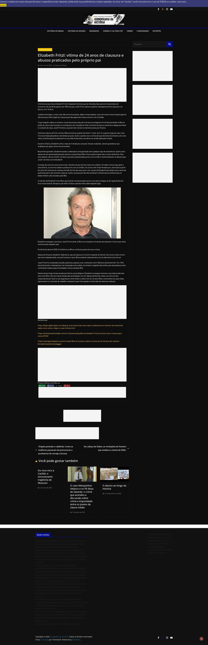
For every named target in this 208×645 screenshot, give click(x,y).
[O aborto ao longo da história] (114, 468)
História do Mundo (77, 31)
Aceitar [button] (3, 5)
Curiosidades (143, 31)
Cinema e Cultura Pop (113, 31)
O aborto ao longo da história (114, 487)
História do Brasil (55, 31)
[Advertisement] (82, 85)
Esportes (157, 31)
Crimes (130, 31)
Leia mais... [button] (182, 1)
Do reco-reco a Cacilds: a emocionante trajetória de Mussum (46, 477)
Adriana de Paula (60, 65)
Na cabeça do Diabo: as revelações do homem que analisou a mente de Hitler (105, 448)
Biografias (94, 31)
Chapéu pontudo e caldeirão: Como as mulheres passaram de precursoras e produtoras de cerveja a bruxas (55, 450)
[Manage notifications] (201, 639)
